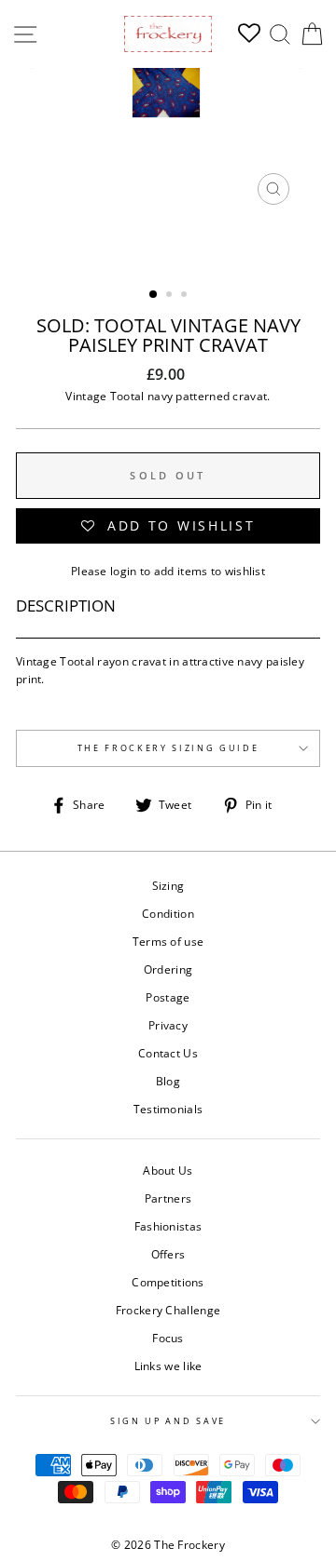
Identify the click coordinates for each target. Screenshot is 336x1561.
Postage (167, 996)
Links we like (168, 1365)
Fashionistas (168, 1225)
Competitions (168, 1281)
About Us (167, 1170)
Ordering (168, 969)
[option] (168, 141)
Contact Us (168, 1052)
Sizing (168, 885)
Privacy (168, 1024)
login (123, 570)
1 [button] (154, 295)
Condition (168, 913)
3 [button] (185, 296)
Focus (168, 1337)
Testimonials (168, 1108)
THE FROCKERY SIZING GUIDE (168, 748)
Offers (168, 1253)
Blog (168, 1080)
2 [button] (170, 296)
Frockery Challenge (168, 1309)
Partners (168, 1198)
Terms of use (168, 941)
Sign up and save (168, 1421)
